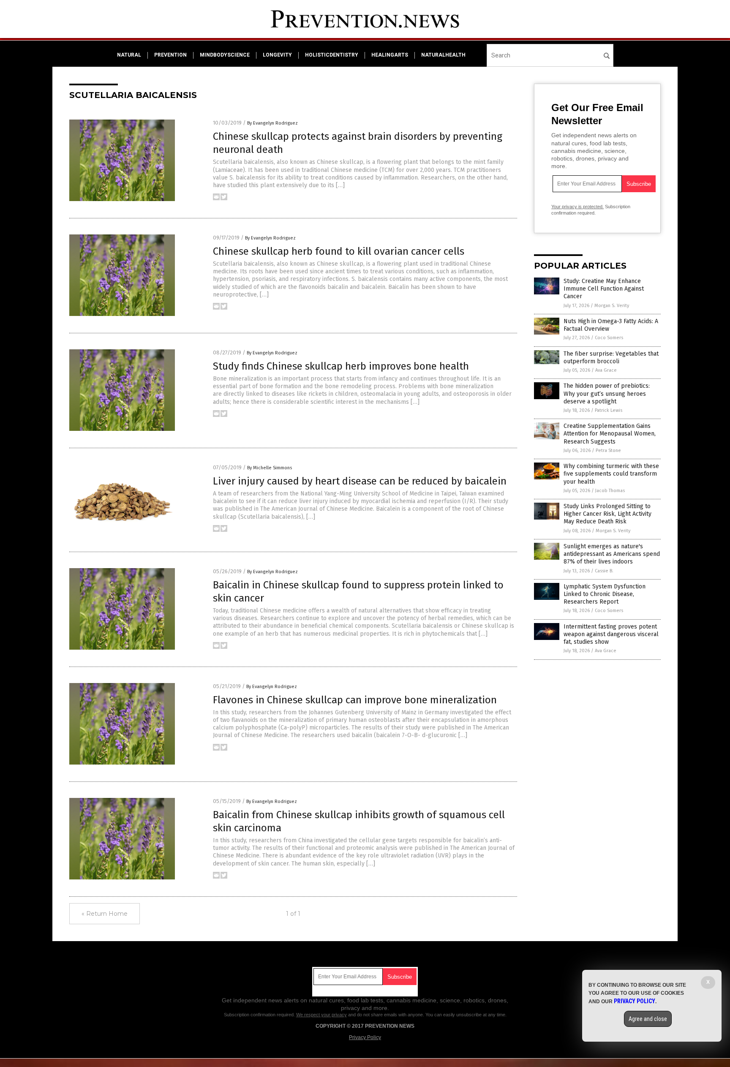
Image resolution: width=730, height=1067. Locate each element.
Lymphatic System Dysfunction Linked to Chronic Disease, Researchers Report (605, 594)
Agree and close (648, 1018)
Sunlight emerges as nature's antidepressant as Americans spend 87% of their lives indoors (612, 554)
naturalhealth (443, 55)
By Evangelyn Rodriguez (272, 123)
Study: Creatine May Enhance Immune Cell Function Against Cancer (604, 289)
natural (129, 55)
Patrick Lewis (608, 410)
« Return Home (105, 913)
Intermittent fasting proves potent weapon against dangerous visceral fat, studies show (611, 634)
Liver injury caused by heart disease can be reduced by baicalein (360, 481)
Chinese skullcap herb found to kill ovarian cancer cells (338, 251)
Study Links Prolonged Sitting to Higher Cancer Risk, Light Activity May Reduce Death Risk (607, 514)
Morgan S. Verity (611, 305)
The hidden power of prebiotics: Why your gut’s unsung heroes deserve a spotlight (607, 393)
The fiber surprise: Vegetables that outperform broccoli (611, 357)
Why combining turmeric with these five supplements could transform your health (611, 474)
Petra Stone (608, 450)
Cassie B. (604, 571)
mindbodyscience (225, 55)
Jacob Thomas (610, 490)
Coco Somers (609, 337)
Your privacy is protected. (577, 206)
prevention (170, 55)
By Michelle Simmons (269, 468)
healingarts (389, 55)
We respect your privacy (321, 1014)
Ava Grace (606, 370)
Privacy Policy (365, 1037)
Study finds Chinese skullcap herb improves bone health (341, 366)
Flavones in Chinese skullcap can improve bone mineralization (355, 700)
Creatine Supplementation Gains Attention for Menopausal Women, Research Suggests (610, 433)
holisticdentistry (331, 55)
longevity (277, 55)
